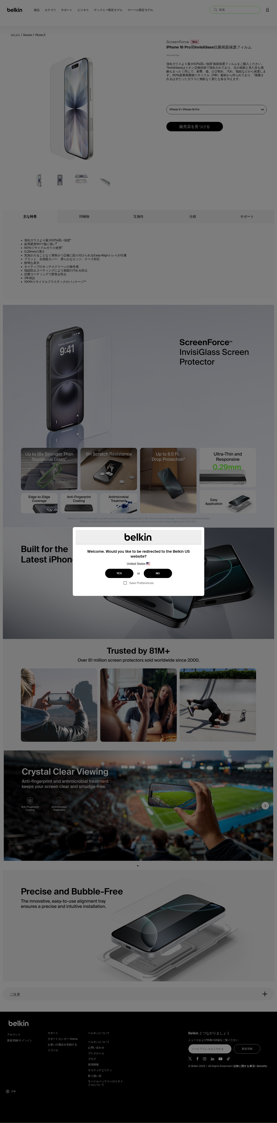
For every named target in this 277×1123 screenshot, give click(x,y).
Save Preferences (141, 583)
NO (158, 573)
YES (119, 573)
